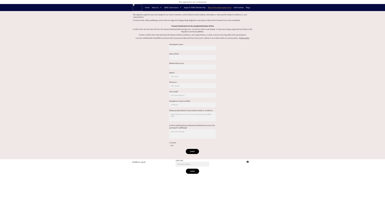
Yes (172, 145)
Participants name (176, 44)
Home (147, 7)
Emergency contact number (179, 101)
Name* (172, 73)
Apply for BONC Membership (195, 7)
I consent (172, 143)
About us (155, 7)
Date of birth (174, 54)
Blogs (248, 7)
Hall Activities (239, 7)
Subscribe (179, 160)
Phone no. (173, 82)
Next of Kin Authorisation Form (219, 7)
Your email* (173, 92)
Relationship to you (176, 63)
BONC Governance (171, 7)
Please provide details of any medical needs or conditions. (191, 110)
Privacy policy (244, 38)
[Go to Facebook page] (248, 162)
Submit (192, 151)
